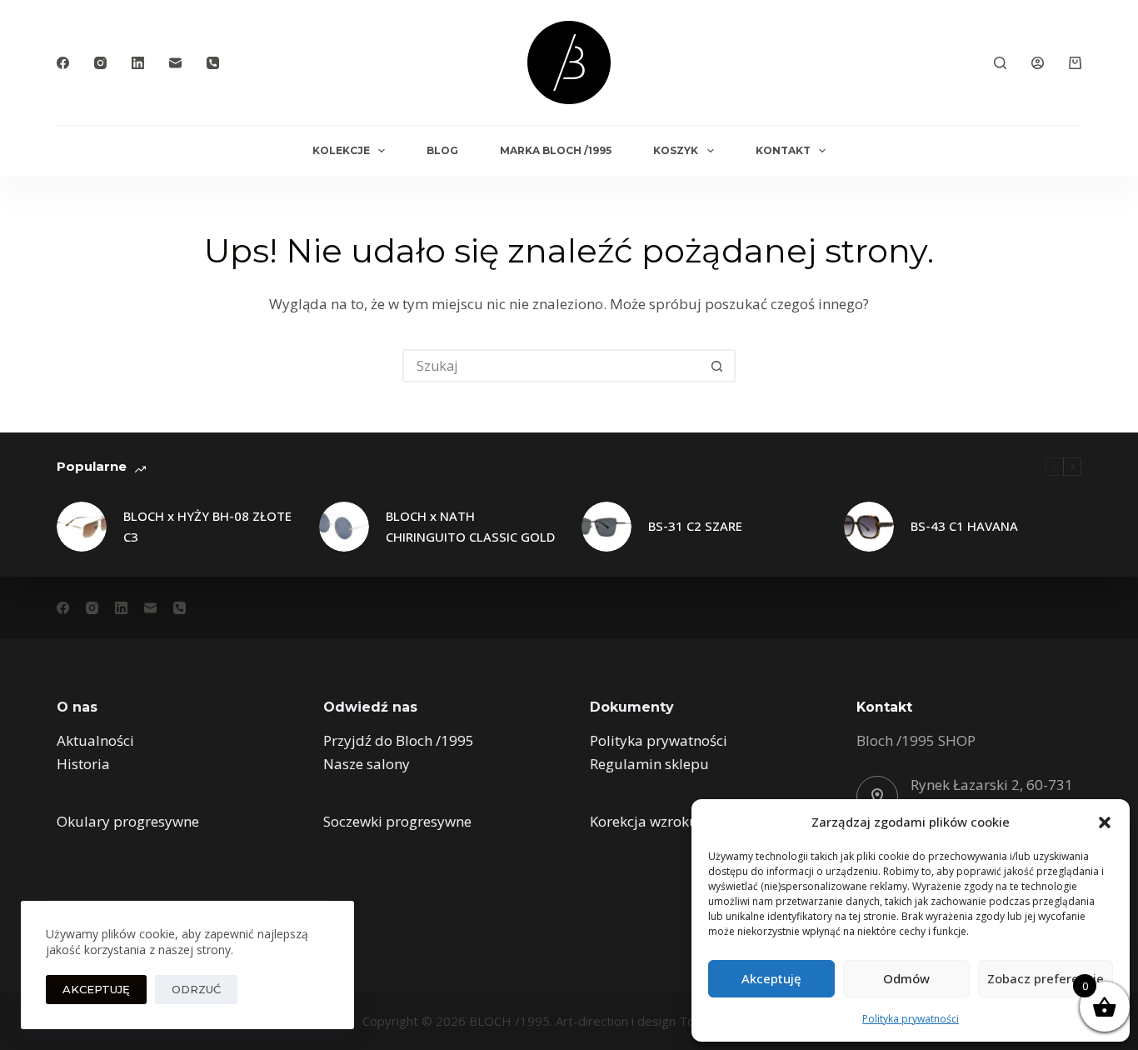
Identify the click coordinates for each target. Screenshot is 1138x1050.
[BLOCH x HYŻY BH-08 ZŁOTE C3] (82, 527)
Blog (442, 150)
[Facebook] (63, 63)
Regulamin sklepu (649, 763)
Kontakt (783, 150)
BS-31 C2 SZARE (695, 526)
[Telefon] (213, 63)
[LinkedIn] (138, 63)
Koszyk (675, 150)
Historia (83, 763)
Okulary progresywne (128, 821)
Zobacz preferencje (1045, 978)
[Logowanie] (1037, 63)
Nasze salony (366, 763)
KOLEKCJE (341, 150)
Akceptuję (771, 978)
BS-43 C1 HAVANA (964, 526)
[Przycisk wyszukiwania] (717, 365)
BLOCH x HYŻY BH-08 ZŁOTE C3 (207, 526)
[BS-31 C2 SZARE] (606, 527)
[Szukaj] (1000, 63)
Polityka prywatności (910, 1019)
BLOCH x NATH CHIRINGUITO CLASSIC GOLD (470, 526)
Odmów (906, 978)
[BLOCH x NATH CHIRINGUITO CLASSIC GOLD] (344, 527)
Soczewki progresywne (397, 821)
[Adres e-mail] (175, 63)
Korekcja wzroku (644, 821)
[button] (1104, 822)
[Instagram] (100, 63)
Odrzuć (196, 989)
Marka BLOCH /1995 (555, 150)
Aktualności (95, 740)
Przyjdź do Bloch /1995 (398, 740)
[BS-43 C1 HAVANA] (869, 527)
